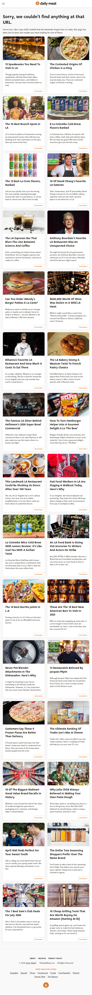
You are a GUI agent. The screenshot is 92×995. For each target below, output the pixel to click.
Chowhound (43, 973)
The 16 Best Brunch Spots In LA (22, 126)
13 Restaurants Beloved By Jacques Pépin (66, 669)
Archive (42, 958)
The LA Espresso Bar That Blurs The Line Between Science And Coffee (21, 242)
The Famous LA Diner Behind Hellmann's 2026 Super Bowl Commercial (23, 424)
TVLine (32, 973)
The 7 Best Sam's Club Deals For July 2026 (22, 913)
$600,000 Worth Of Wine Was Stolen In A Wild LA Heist (66, 302)
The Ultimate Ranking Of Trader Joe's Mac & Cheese (66, 730)
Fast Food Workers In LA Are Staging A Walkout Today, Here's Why (68, 485)
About (33, 958)
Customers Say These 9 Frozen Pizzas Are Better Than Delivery (20, 732)
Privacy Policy (55, 958)
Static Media (31, 963)
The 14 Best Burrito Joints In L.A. (22, 609)
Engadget (14, 973)
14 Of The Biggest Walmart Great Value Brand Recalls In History (23, 793)
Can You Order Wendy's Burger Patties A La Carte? (21, 301)
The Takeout (53, 976)
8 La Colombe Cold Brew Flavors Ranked (65, 126)
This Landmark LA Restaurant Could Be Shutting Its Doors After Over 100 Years (23, 485)
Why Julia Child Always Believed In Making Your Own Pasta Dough (65, 793)
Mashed (76, 973)
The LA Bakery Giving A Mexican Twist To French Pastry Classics (65, 363)
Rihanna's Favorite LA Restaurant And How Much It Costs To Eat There (23, 363)
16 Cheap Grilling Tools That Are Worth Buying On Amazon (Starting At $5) (67, 915)
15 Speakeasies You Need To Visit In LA (22, 66)
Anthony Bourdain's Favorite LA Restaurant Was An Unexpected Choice (68, 242)
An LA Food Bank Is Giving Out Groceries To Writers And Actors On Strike (66, 546)
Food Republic (64, 973)
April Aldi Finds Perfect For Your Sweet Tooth (22, 852)
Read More (38, 91)
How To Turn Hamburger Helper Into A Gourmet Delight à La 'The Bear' (65, 424)
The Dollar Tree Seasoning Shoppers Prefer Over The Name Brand (66, 854)
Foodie (53, 973)
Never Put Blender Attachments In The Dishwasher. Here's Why (20, 671)
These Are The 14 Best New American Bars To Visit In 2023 (67, 610)
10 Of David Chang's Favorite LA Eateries (68, 183)
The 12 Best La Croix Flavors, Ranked (23, 183)
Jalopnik (24, 973)
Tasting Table (39, 976)
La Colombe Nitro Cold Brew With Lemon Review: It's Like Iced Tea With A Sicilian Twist (23, 548)
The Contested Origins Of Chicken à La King (66, 66)
